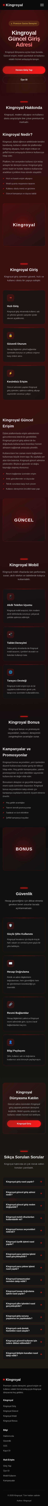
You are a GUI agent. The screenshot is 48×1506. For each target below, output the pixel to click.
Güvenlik (7, 1441)
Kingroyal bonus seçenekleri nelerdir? (20, 1230)
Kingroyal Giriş (24, 1124)
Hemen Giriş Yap (24, 70)
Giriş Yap (7, 1466)
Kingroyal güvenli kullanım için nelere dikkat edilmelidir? (21, 1342)
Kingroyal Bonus (10, 1421)
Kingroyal (14, 5)
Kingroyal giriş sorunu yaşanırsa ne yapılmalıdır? (19, 1317)
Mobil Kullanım (9, 1476)
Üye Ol (24, 80)
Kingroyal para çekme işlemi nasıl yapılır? (20, 1267)
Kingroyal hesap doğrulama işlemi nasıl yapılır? (20, 1292)
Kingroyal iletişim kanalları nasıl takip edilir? (22, 1354)
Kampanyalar (9, 1480)
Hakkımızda (8, 1436)
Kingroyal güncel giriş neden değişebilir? (20, 1205)
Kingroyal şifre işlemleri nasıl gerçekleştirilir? (20, 1304)
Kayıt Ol (6, 1450)
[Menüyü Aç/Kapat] (42, 5)
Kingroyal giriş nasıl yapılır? (20, 1182)
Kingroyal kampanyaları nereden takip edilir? (18, 1280)
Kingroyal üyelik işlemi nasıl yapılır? (20, 1243)
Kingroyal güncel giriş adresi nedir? (20, 1193)
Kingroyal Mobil (10, 1416)
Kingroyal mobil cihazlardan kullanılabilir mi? (20, 1218)
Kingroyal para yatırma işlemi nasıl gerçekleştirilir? (20, 1255)
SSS (5, 1446)
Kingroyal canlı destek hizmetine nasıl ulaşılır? (18, 1329)
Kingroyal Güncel (10, 1411)
